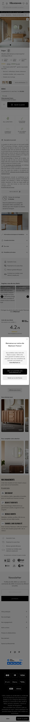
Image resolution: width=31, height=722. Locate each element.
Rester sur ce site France (15, 378)
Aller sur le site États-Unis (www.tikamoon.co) (14, 371)
